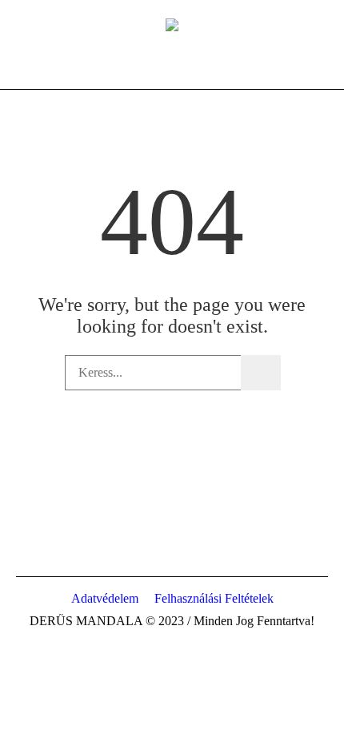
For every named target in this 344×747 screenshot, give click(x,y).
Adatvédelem (104, 598)
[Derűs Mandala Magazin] (172, 24)
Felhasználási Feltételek (214, 598)
